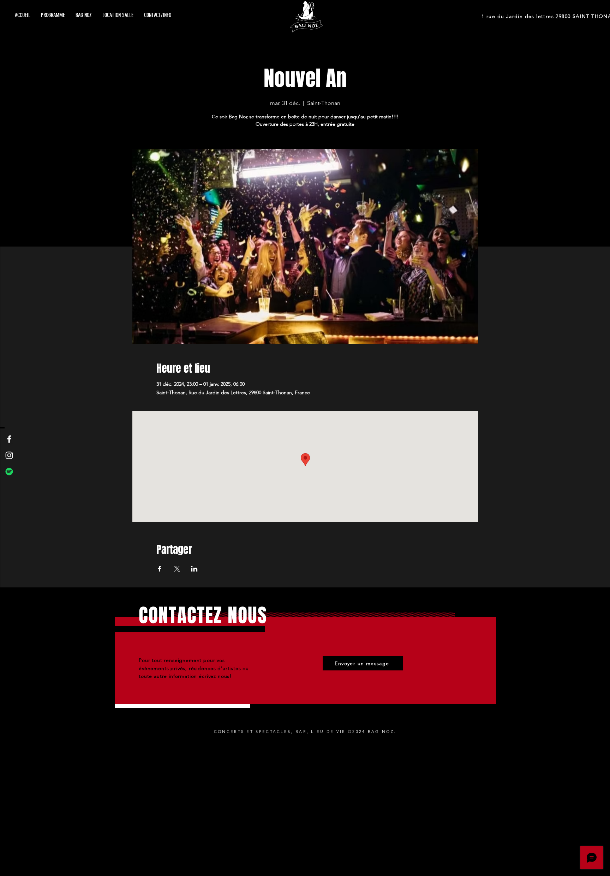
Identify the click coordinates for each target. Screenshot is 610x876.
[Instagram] (9, 455)
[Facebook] (9, 439)
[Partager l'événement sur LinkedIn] (194, 569)
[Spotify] (9, 472)
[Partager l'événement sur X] (177, 569)
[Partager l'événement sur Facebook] (159, 569)
